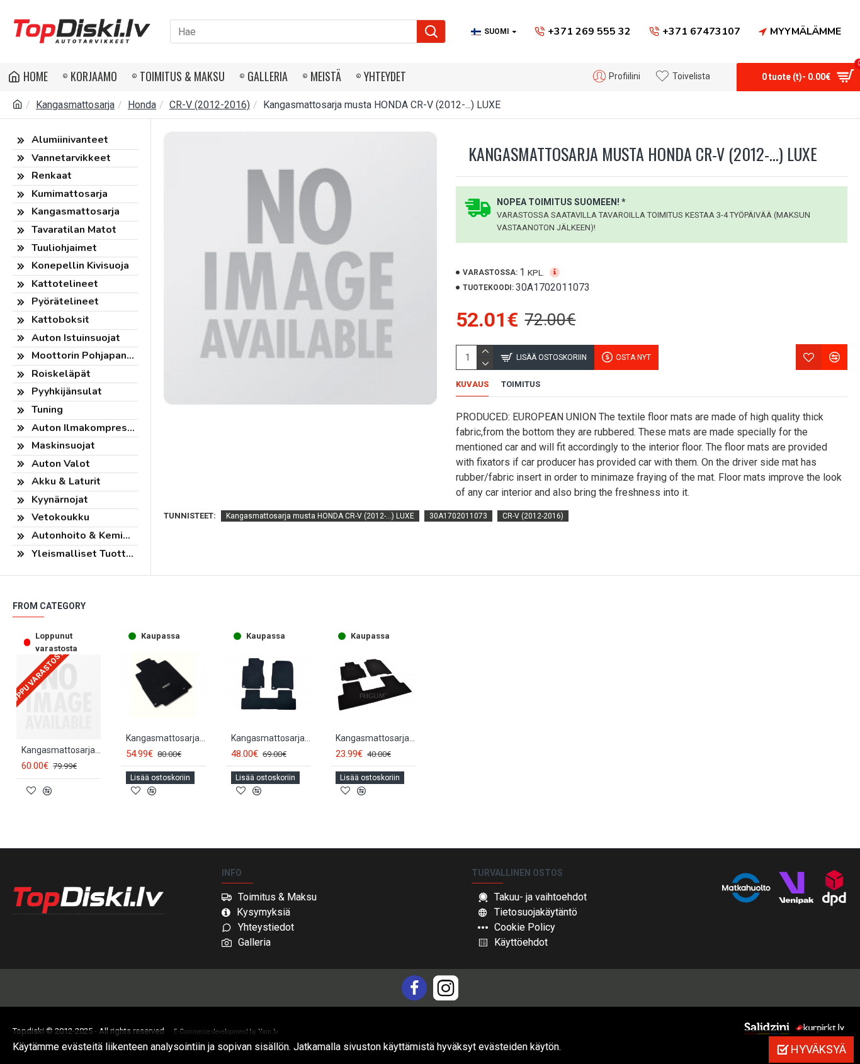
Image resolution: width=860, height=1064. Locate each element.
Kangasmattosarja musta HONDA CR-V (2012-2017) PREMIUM (270, 738)
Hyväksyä (818, 1049)
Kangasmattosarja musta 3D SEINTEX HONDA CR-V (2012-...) (61, 750)
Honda (142, 105)
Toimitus (520, 384)
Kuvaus (472, 384)
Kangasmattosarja (75, 105)
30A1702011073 (458, 516)
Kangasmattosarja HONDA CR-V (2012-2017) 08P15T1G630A (165, 738)
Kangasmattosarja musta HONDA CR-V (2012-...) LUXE (320, 516)
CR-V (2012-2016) (209, 105)
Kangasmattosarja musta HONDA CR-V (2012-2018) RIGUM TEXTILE (375, 738)
